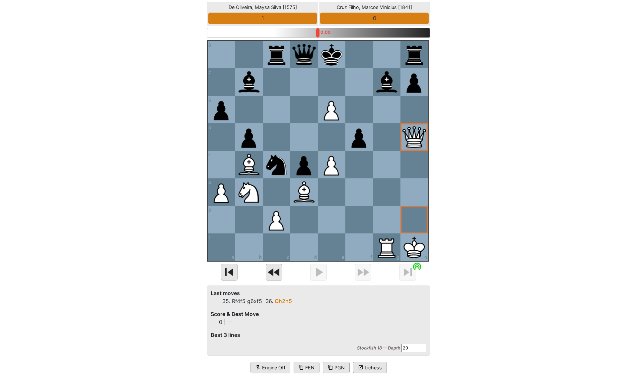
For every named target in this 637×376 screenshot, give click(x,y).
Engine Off (270, 367)
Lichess (370, 367)
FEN (307, 367)
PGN (336, 367)
